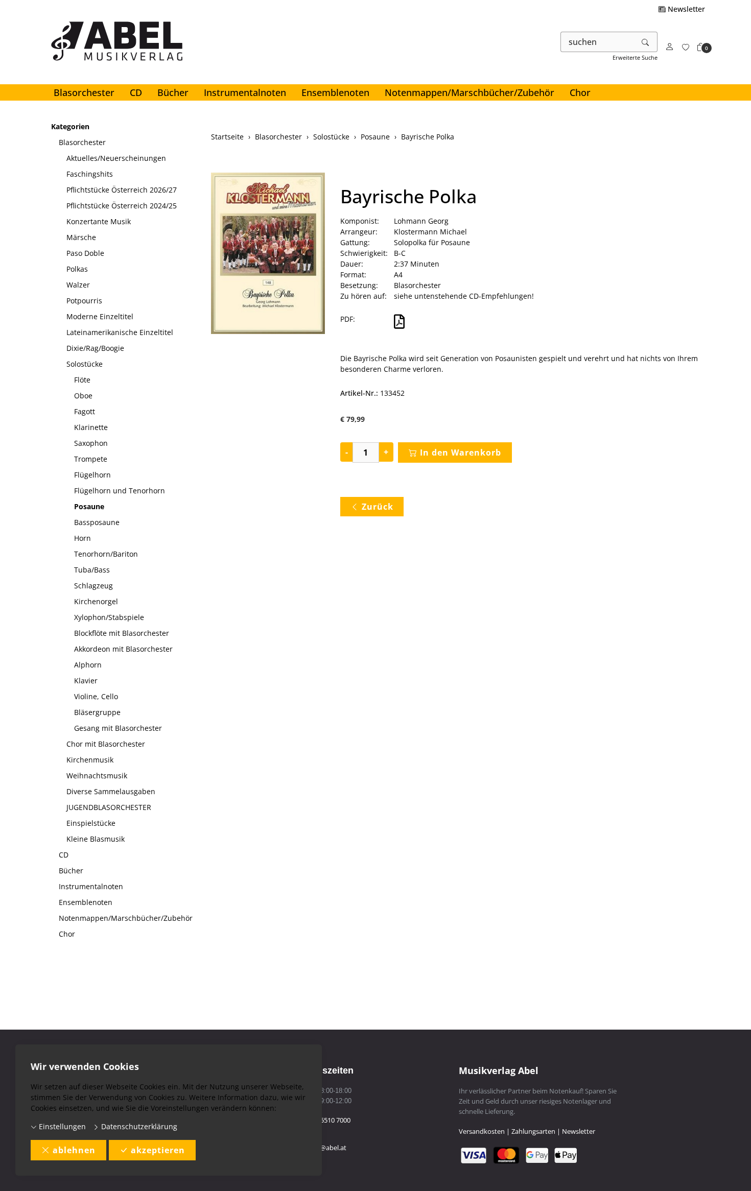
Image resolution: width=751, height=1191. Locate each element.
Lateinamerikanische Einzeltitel (119, 332)
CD (136, 92)
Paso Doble (85, 253)
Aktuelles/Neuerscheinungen (116, 158)
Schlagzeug (93, 585)
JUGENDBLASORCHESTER (108, 807)
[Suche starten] (646, 42)
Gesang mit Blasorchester (118, 728)
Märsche (81, 237)
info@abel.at (327, 1147)
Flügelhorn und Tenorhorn (119, 490)
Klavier (86, 680)
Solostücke (84, 364)
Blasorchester (84, 92)
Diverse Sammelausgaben (110, 791)
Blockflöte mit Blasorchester (121, 633)
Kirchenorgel (96, 601)
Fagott (84, 411)
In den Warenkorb (460, 452)
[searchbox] (597, 42)
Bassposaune (97, 522)
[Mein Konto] (669, 47)
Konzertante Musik (98, 221)
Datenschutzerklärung (138, 1126)
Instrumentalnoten (245, 92)
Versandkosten (482, 1131)
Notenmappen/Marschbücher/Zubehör (469, 92)
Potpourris (84, 300)
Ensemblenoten (335, 92)
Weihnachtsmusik (96, 775)
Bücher (173, 92)
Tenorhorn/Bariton (106, 554)
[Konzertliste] (685, 47)
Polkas (77, 269)
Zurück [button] (377, 506)
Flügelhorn (92, 475)
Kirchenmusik (89, 760)
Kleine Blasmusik (95, 839)
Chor (580, 92)
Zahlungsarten (533, 1131)
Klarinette (91, 427)
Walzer (78, 285)
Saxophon (91, 443)
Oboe (83, 395)
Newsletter (685, 9)
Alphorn (88, 665)
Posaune (89, 506)
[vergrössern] (267, 254)
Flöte (82, 380)
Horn (82, 538)
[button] (701, 47)
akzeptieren (158, 1150)
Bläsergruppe (97, 712)
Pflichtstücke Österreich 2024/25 (121, 205)
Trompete (90, 459)
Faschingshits (89, 174)
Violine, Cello (96, 696)
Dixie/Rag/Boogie (95, 348)
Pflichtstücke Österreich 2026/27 (121, 190)
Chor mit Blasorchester (105, 744)
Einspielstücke (90, 823)
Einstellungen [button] (61, 1126)
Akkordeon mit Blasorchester (123, 649)
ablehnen (74, 1150)
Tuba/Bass (92, 570)
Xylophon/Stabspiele (109, 617)
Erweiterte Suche (635, 57)
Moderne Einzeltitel (99, 316)
